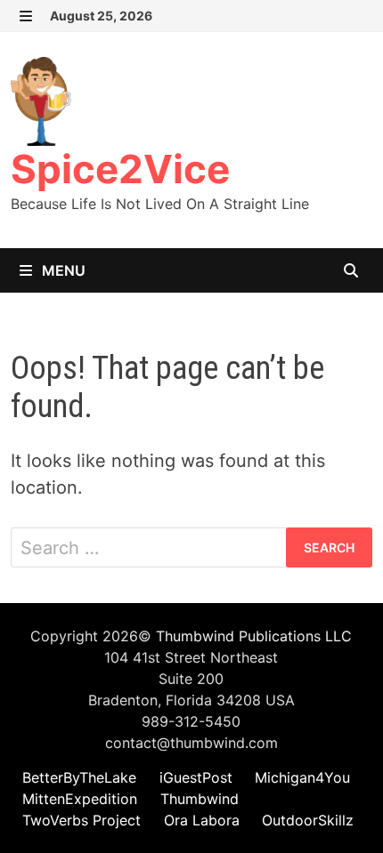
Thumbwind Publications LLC (254, 636)
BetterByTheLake (79, 777)
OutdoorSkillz (308, 820)
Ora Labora (202, 820)
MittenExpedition (79, 799)
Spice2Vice (120, 169)
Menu (62, 270)
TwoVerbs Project (81, 820)
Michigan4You (302, 777)
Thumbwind (199, 799)
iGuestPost (195, 777)
